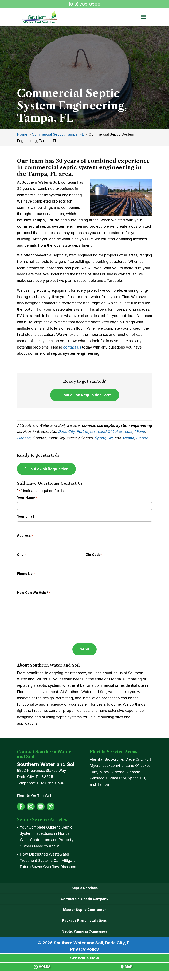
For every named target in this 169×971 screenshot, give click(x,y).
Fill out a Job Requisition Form (85, 395)
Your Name (27, 497)
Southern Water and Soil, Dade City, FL (93, 942)
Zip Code (94, 555)
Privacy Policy (84, 949)
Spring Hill (103, 438)
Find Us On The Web (35, 796)
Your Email (26, 516)
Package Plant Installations (84, 920)
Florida (142, 438)
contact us (72, 347)
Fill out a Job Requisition (46, 469)
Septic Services (85, 888)
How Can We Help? (33, 593)
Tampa (128, 438)
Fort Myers (86, 431)
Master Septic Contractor (84, 910)
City (21, 555)
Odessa (23, 438)
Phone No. (26, 573)
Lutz (128, 431)
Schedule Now (84, 958)
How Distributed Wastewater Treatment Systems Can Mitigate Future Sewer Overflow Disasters (48, 860)
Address (25, 535)
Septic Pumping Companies (84, 931)
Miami (139, 431)
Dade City (66, 431)
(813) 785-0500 (84, 4)
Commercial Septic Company (84, 899)
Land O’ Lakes (110, 431)
